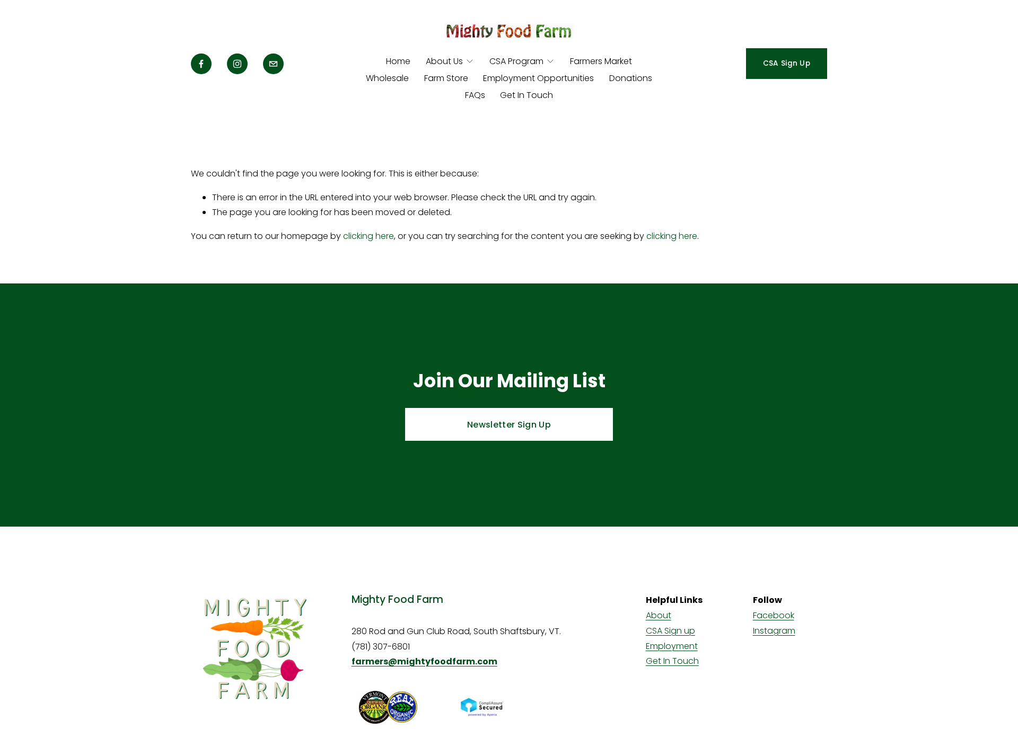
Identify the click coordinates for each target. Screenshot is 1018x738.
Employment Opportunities (538, 78)
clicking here (368, 236)
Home (398, 61)
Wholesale (387, 78)
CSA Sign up (670, 631)
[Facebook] (201, 64)
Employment (672, 646)
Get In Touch (526, 95)
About (658, 615)
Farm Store (446, 78)
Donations (630, 78)
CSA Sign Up (786, 63)
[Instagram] (237, 64)
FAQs (475, 95)
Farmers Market (601, 61)
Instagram (774, 631)
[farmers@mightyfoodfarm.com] (273, 64)
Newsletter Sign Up (509, 425)
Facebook (773, 615)
